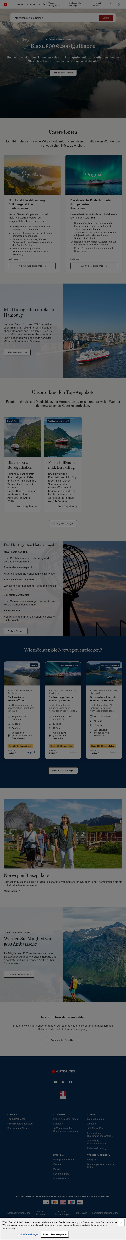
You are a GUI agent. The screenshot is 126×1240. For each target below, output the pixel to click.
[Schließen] (121, 1222)
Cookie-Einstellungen (28, 1234)
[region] (63, 1229)
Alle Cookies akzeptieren (55, 1234)
